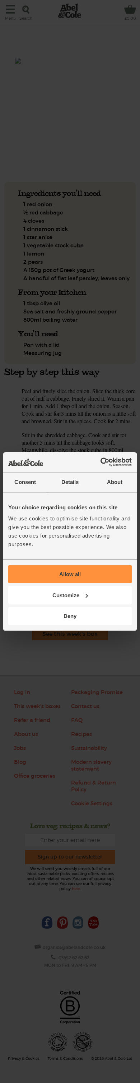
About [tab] (115, 482)
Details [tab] (70, 482)
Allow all (70, 574)
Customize (65, 595)
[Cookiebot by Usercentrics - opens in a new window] (101, 462)
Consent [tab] (25, 482)
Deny (70, 616)
